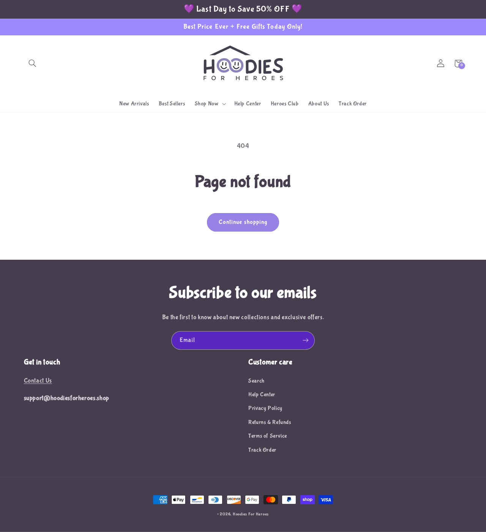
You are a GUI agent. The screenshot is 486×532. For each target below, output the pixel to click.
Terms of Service (267, 436)
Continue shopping (243, 222)
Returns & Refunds (269, 422)
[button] (32, 63)
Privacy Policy (265, 408)
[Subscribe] (305, 340)
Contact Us (38, 380)
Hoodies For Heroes (251, 514)
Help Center (261, 394)
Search (256, 380)
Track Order (262, 450)
